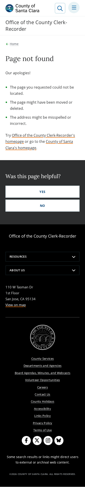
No (42, 205)
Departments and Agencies (43, 366)
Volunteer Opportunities (42, 380)
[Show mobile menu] (74, 7)
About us (17, 270)
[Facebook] (26, 440)
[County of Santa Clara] (22, 8)
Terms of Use (42, 430)
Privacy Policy (42, 423)
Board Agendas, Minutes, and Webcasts (42, 373)
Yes (42, 192)
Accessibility (42, 409)
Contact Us (42, 394)
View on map (15, 304)
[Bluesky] (58, 440)
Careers (42, 387)
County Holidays (42, 401)
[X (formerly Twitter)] (37, 440)
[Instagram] (48, 440)
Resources (18, 256)
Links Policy (42, 416)
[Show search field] (60, 8)
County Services (42, 358)
